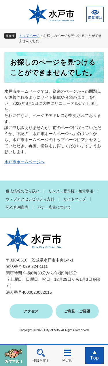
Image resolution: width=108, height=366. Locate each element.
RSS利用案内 (17, 207)
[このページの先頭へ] (94, 355)
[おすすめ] (13, 355)
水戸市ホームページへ (24, 162)
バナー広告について (54, 207)
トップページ (29, 36)
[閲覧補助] (95, 14)
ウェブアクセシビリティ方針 (30, 199)
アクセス (31, 311)
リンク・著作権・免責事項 (70, 191)
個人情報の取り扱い (22, 191)
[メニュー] (67, 355)
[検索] (40, 355)
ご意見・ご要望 (77, 311)
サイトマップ (74, 199)
